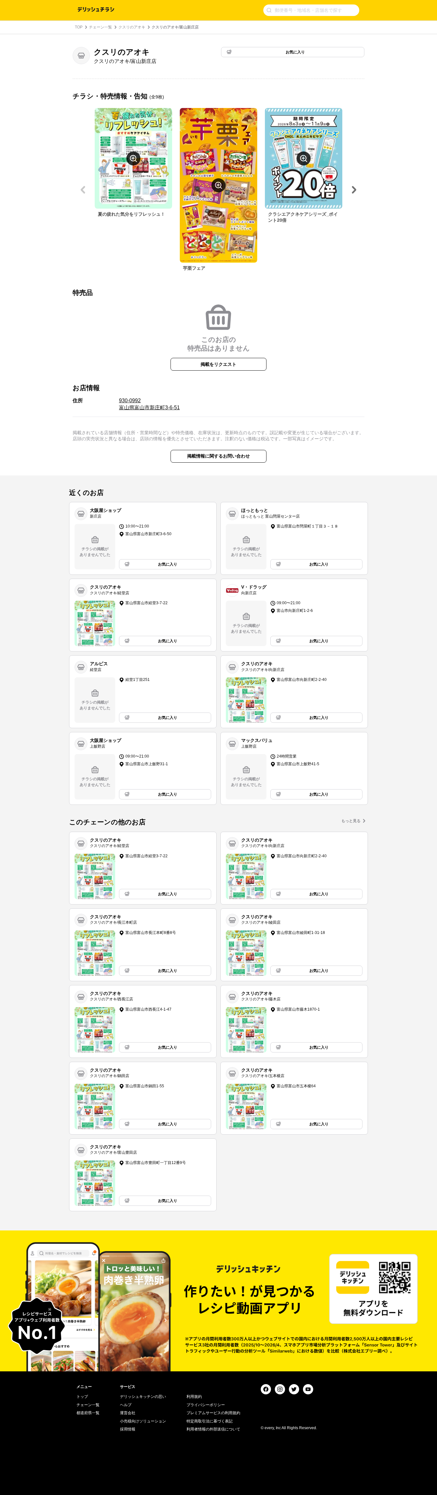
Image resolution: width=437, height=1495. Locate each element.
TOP (79, 27)
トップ (82, 1396)
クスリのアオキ (131, 27)
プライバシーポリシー (206, 1405)
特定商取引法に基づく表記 (210, 1421)
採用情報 (127, 1429)
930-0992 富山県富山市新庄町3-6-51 (149, 404)
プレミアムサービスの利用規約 (213, 1413)
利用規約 (194, 1396)
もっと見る (351, 821)
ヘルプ (125, 1405)
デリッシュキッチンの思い (143, 1396)
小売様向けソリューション (143, 1421)
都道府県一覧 (87, 1413)
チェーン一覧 (100, 27)
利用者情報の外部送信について (213, 1429)
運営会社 (127, 1413)
